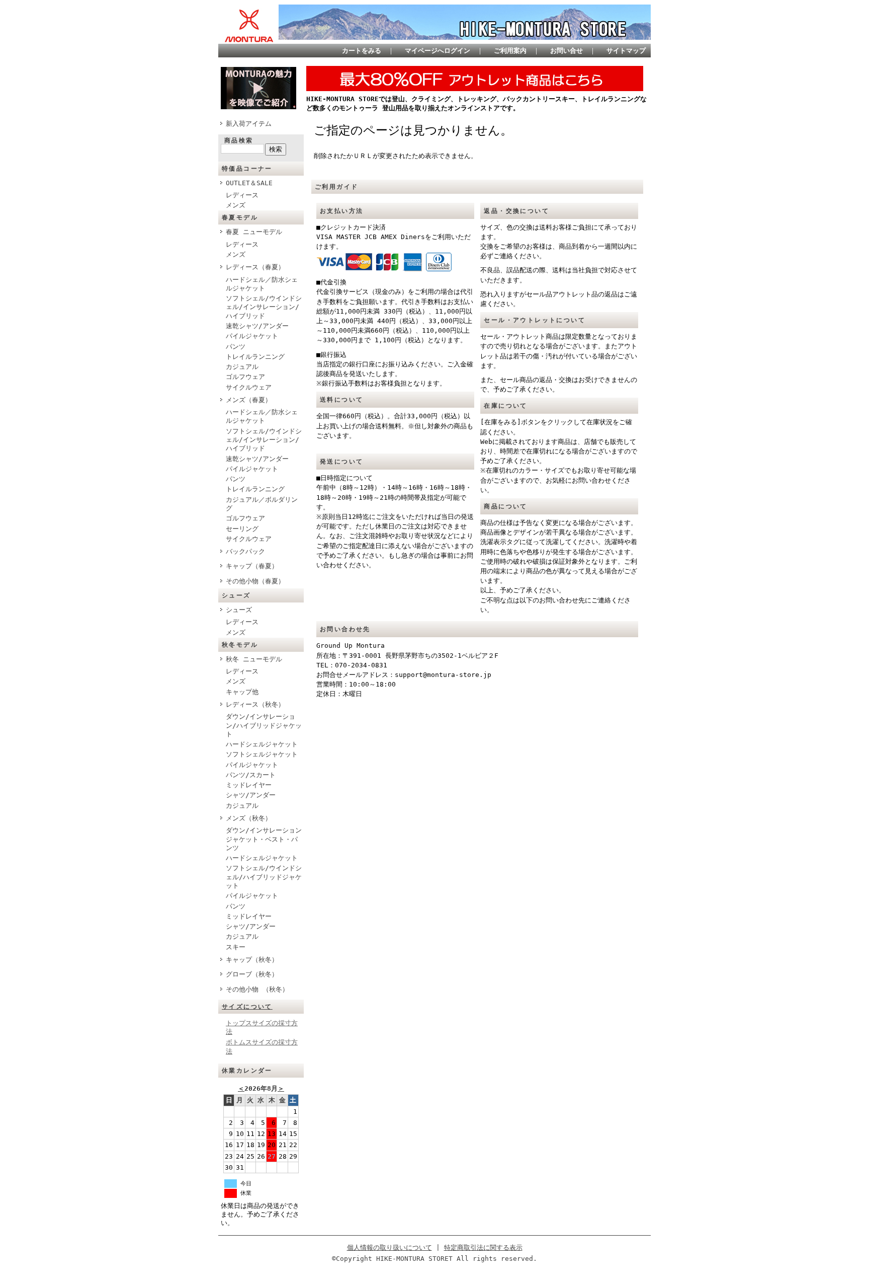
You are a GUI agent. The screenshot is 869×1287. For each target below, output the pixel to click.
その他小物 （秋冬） (257, 989)
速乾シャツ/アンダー (257, 326)
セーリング (242, 529)
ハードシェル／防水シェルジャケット (262, 284)
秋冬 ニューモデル (254, 659)
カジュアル (242, 366)
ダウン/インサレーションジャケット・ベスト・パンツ (264, 839)
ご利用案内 (510, 50)
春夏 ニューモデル (254, 232)
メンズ (235, 205)
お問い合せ (566, 50)
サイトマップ (626, 50)
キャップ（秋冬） (252, 959)
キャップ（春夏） (252, 566)
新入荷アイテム (249, 123)
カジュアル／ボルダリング (262, 504)
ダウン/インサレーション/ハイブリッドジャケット (264, 725)
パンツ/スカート (251, 775)
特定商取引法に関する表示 (483, 1247)
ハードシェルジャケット (262, 744)
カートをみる (361, 50)
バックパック (245, 551)
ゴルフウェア (245, 377)
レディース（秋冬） (255, 704)
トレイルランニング (255, 356)
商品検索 (238, 140)
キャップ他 (242, 692)
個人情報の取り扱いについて (389, 1247)
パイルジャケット (252, 336)
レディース (242, 195)
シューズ (239, 610)
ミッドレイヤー (249, 785)
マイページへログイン (437, 50)
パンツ (235, 346)
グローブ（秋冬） (252, 974)
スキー (235, 947)
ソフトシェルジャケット (262, 754)
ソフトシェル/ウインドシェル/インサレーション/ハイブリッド (264, 307)
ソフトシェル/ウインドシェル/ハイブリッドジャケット (264, 876)
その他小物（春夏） (255, 581)
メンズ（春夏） (249, 400)
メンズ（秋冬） (249, 818)
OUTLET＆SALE (249, 183)
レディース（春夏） (255, 267)
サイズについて (247, 1006)
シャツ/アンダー (251, 795)
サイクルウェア (249, 387)
